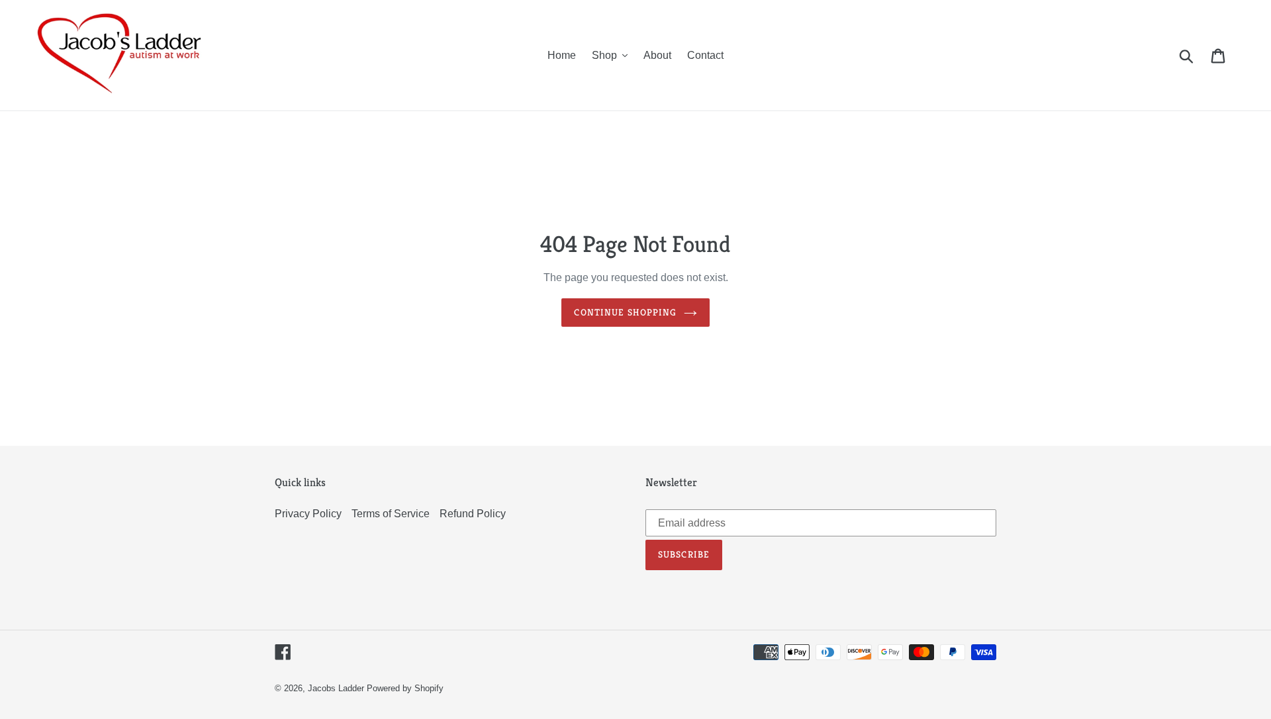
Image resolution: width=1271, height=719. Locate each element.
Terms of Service (391, 513)
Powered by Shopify (405, 688)
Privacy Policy (308, 513)
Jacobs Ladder (336, 688)
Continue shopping (625, 312)
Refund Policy (473, 513)
